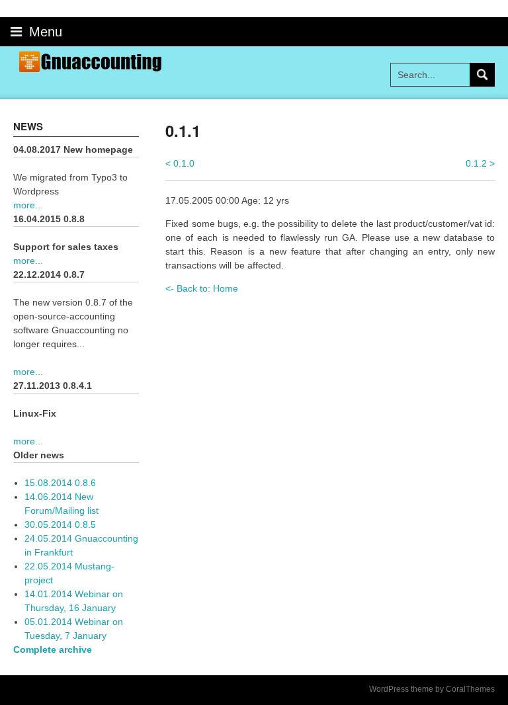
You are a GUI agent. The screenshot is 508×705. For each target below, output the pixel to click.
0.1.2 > (480, 163)
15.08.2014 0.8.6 (60, 482)
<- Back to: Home (201, 288)
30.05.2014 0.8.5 (60, 524)
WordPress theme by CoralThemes (432, 689)
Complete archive (52, 649)
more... (28, 205)
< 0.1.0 (179, 163)
